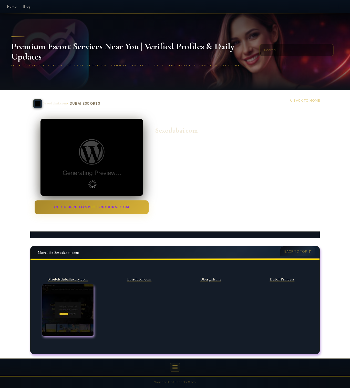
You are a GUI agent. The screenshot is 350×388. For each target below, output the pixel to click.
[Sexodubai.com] (92, 157)
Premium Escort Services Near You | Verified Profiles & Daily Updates (122, 51)
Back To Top (296, 251)
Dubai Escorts (85, 103)
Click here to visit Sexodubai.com (91, 207)
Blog (26, 6)
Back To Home (306, 100)
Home (12, 6)
